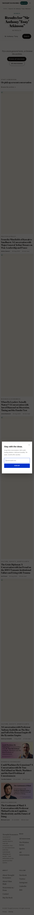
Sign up (17, 465)
